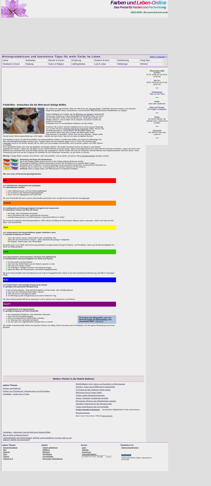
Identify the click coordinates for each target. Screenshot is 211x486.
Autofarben (31, 60)
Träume (6, 456)
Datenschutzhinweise (129, 448)
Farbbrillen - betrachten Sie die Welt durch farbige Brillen (27, 432)
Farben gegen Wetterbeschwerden (90, 395)
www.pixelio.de (107, 416)
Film (4, 450)
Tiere (5, 454)
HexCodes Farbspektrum (52, 459)
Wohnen (144, 64)
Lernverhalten (47, 456)
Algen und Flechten (156, 107)
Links (84, 448)
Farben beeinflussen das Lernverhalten (92, 407)
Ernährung (76, 60)
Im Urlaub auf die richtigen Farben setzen (93, 390)
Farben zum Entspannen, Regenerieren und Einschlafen (26, 391)
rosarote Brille (94, 109)
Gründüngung (157, 92)
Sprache (6, 452)
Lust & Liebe (100, 64)
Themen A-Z (8, 459)
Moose (157, 117)
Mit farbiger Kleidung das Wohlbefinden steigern (96, 401)
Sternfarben (47, 454)
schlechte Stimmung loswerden (75, 129)
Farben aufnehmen (50, 448)
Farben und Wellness (12, 388)
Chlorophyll (157, 130)
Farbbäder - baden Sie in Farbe (16, 394)
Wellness (46, 450)
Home (5, 60)
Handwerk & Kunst (11, 64)
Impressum (86, 452)
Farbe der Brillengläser (97, 319)
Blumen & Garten (56, 60)
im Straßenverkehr (87, 156)
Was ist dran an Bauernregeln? (16, 435)
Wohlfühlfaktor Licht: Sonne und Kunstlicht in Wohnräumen (100, 384)
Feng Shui (145, 60)
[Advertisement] (84, 36)
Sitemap (85, 450)
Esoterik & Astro (102, 60)
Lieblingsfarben (78, 64)
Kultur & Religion (56, 64)
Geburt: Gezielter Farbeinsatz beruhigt (92, 398)
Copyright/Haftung (89, 454)
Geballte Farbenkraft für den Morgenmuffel (94, 404)
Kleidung (29, 64)
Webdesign (122, 64)
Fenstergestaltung (10, 448)
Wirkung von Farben (84, 114)
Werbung (46, 452)
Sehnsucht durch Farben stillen (89, 393)
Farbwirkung (123, 60)
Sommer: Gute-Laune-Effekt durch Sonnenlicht (95, 387)
